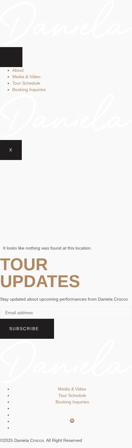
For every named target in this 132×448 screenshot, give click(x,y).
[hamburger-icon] (11, 57)
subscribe (25, 328)
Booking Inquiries (29, 89)
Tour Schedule (26, 83)
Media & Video (26, 76)
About (18, 70)
